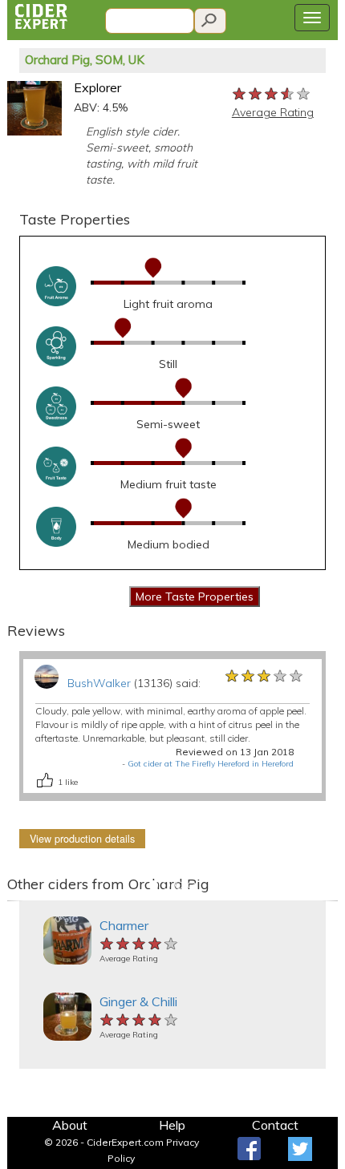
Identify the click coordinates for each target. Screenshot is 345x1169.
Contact (275, 1125)
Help (172, 1125)
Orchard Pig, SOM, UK (84, 59)
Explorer (97, 87)
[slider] (272, 93)
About (69, 1125)
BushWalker (99, 683)
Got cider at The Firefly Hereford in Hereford (211, 763)
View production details (82, 838)
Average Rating (273, 112)
